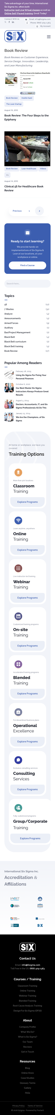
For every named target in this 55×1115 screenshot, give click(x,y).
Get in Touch (27, 1052)
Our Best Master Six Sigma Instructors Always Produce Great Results (32, 391)
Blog (27, 1068)
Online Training (27, 991)
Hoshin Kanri (27, 98)
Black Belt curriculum (15, 341)
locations (29, 254)
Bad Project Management (17, 332)
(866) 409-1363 (44, 23)
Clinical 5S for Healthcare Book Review (23, 188)
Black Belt (9, 337)
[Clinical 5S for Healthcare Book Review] (27, 148)
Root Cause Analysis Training (27, 1006)
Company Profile (27, 1027)
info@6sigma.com (43, 19)
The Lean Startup (14, 104)
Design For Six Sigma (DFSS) (27, 1011)
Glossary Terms (27, 1083)
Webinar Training (27, 996)
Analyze (8, 314)
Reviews (27, 1047)
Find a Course (27, 265)
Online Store (27, 1073)
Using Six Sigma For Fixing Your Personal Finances (31, 377)
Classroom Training (27, 986)
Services (24, 776)
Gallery (27, 1088)
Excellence (25, 728)
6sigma (21, 1110)
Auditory (8, 328)
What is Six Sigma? (27, 1037)
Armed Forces (11, 323)
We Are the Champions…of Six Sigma (30, 419)
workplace (22, 257)
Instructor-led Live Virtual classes (22, 10)
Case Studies (27, 1078)
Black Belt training (13, 346)
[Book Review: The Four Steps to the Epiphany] (27, 84)
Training (23, 489)
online (34, 257)
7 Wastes (9, 309)
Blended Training (27, 1001)
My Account (45, 26)
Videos (43, 169)
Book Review (12, 98)
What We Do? (27, 1032)
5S (5, 304)
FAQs (27, 1093)
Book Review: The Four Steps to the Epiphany (26, 117)
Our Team (28, 1042)
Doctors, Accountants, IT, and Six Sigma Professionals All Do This (32, 406)
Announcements (12, 318)
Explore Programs (27, 502)
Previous (17, 211)
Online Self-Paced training (18, 13)
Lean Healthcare (29, 169)
